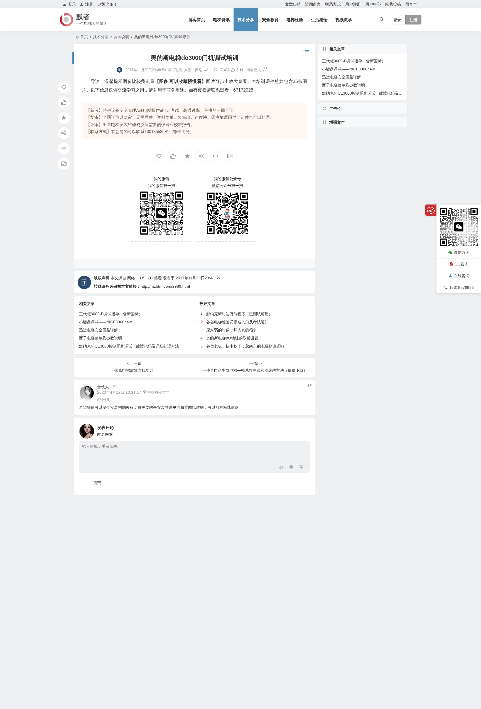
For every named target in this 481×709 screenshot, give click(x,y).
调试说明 (121, 37)
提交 (97, 482)
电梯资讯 (221, 19)
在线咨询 (461, 276)
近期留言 (313, 4)
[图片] (301, 467)
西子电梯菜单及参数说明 (100, 338)
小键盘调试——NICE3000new (105, 322)
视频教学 (343, 19)
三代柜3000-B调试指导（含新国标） (111, 314)
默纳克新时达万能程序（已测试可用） (239, 314)
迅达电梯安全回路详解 (98, 330)
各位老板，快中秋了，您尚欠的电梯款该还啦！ (247, 346)
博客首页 (196, 19)
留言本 (411, 4)
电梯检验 (294, 19)
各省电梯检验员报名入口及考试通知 (237, 322)
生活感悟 (319, 19)
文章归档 (293, 4)
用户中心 (373, 4)
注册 (89, 4)
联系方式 (333, 4)
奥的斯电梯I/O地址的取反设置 (232, 338)
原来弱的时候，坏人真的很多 (231, 330)
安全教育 (270, 19)
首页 (84, 37)
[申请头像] (304, 429)
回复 (106, 399)
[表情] (291, 467)
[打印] (242, 70)
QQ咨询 (461, 264)
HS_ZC (146, 278)
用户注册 (353, 4)
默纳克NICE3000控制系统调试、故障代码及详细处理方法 (129, 346)
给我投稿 (393, 4)
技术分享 (245, 19)
